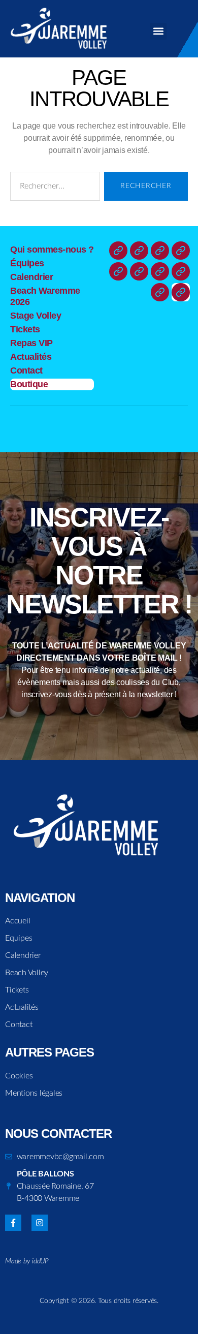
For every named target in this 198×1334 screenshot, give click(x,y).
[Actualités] (181, 271)
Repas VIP (31, 343)
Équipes (27, 263)
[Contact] (160, 292)
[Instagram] (39, 1223)
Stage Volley (35, 316)
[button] (158, 31)
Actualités (30, 357)
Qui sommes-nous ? (52, 249)
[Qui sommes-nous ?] (118, 250)
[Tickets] (139, 271)
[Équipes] (139, 250)
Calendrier (31, 277)
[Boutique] (181, 292)
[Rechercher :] (53, 188)
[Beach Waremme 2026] (181, 250)
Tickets (25, 329)
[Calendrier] (160, 250)
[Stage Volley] (118, 271)
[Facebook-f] (13, 1223)
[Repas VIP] (160, 271)
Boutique (29, 384)
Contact (26, 370)
